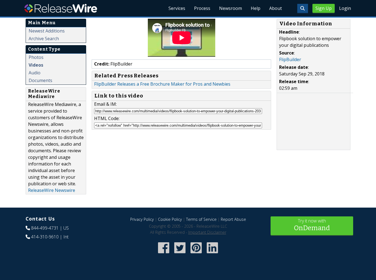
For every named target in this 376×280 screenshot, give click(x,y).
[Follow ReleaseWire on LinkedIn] (212, 254)
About (275, 8)
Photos (36, 57)
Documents (40, 80)
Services (176, 8)
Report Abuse (233, 219)
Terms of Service (201, 219)
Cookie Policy (170, 219)
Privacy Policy (142, 219)
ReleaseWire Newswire (51, 190)
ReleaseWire (61, 8)
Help (255, 8)
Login (345, 8)
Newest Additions (47, 31)
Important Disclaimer (207, 232)
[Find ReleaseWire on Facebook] (163, 254)
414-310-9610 (45, 237)
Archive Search (44, 39)
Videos (36, 65)
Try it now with (312, 225)
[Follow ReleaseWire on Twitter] (179, 254)
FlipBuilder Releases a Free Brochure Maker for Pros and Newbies (162, 84)
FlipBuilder (290, 59)
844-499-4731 (45, 228)
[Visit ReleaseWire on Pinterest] (196, 254)
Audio (34, 73)
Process (202, 8)
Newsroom (230, 8)
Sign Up (323, 8)
